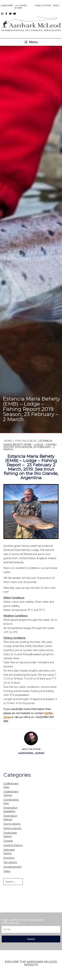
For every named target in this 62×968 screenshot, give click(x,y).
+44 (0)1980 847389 (21, 6)
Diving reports (11, 823)
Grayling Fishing (12, 845)
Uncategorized (12, 866)
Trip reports (10, 862)
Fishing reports (12, 828)
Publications (43, 5)
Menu (33, 42)
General (8, 840)
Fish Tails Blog (26, 440)
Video (56, 5)
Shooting (8, 857)
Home (8, 440)
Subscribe (7, 5)
